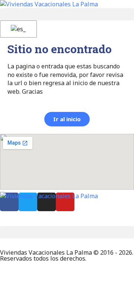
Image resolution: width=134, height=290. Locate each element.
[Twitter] (28, 202)
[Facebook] (9, 202)
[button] (67, 14)
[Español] (17, 29)
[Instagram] (46, 202)
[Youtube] (65, 202)
